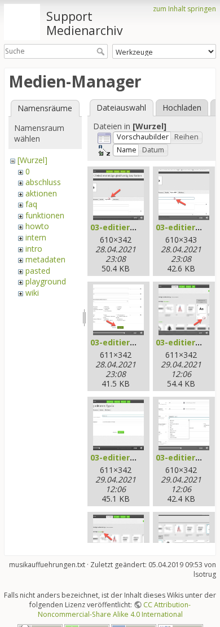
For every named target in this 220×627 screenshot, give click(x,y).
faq (31, 204)
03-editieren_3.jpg (126, 342)
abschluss (43, 182)
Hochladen (181, 107)
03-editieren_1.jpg (126, 227)
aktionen (41, 193)
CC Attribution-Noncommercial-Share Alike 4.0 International (114, 609)
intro (33, 248)
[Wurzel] (32, 160)
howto (37, 226)
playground (45, 281)
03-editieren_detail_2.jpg (140, 457)
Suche (101, 51)
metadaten (45, 259)
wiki (32, 292)
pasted (37, 270)
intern (35, 237)
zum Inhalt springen (184, 9)
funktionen (44, 215)
